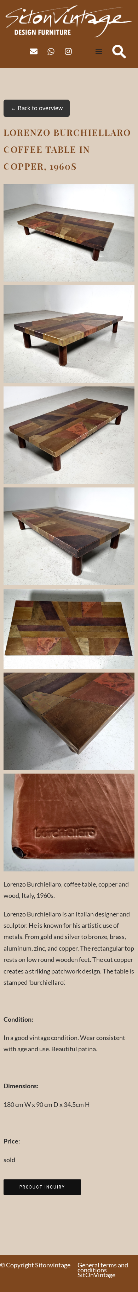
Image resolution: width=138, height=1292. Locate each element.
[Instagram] (68, 51)
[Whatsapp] (51, 51)
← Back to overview (37, 108)
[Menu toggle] (98, 51)
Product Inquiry (42, 1187)
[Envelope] (33, 51)
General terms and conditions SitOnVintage (102, 1270)
